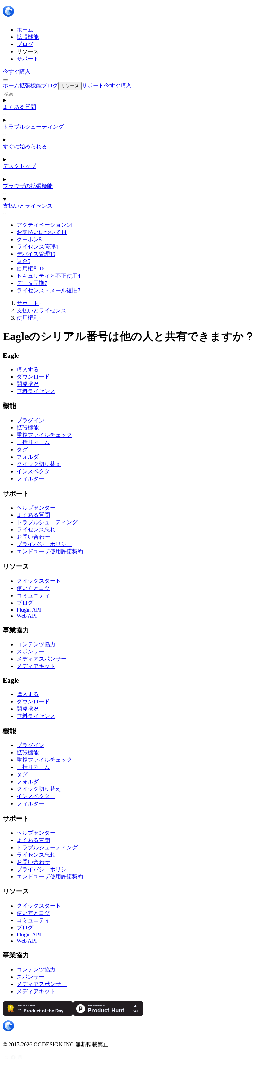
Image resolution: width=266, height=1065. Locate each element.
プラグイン (30, 420)
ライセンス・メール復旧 (48, 290)
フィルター (30, 479)
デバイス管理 (36, 254)
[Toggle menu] (5, 80)
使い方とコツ (33, 588)
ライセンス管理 (37, 247)
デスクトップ (19, 166)
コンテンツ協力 (36, 644)
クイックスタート (39, 581)
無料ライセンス (36, 391)
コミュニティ (33, 595)
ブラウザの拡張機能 (28, 186)
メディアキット (36, 666)
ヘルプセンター (36, 508)
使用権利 (30, 268)
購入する (28, 369)
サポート (28, 303)
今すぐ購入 (16, 72)
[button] (133, 93)
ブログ (25, 603)
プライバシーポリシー (44, 544)
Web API (27, 616)
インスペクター (36, 471)
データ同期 (32, 283)
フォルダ (28, 457)
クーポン (29, 239)
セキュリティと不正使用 (48, 276)
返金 (23, 261)
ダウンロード (33, 377)
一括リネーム (33, 442)
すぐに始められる (25, 146)
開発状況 (28, 384)
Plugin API (29, 610)
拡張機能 (28, 428)
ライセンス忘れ (36, 529)
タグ (22, 449)
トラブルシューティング (33, 127)
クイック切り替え (39, 464)
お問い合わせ (33, 537)
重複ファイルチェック (44, 435)
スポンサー (30, 652)
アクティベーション (44, 225)
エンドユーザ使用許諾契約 (50, 551)
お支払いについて (41, 232)
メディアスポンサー (41, 659)
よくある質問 (19, 107)
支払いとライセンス (28, 206)
